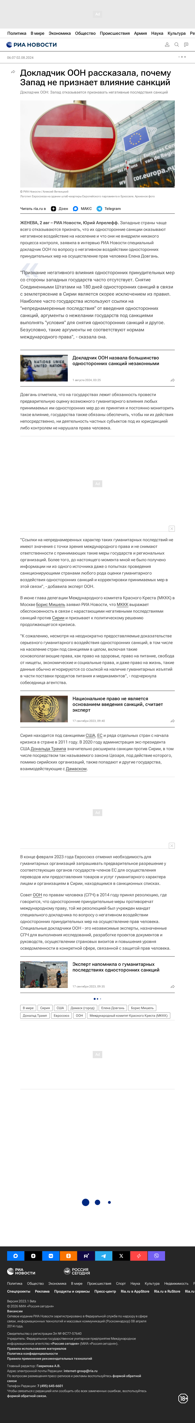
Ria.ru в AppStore (135, 1291)
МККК (122, 604)
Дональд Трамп (35, 1015)
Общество (35, 1283)
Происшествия (99, 1283)
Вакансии (15, 1311)
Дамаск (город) (83, 1008)
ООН (37, 894)
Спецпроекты (18, 1291)
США (90, 735)
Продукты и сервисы (72, 1291)
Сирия (45, 1008)
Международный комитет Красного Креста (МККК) (129, 1015)
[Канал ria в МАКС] (15, 1256)
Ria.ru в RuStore (167, 1291)
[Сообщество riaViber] (156, 1256)
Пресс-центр (105, 1291)
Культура (152, 1283)
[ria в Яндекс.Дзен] (33, 1256)
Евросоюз (61, 1015)
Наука (135, 1283)
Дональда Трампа (48, 748)
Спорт (121, 1283)
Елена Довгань (112, 1008)
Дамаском (76, 768)
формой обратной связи (26, 1396)
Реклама (42, 1291)
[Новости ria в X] (121, 1256)
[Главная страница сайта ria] (30, 44)
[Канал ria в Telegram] (103, 1256)
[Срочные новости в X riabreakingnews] (138, 1256)
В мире (28, 1008)
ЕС (99, 735)
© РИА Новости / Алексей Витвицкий (44, 191)
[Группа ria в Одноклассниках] (68, 1256)
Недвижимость (176, 1283)
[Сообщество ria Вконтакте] (50, 1256)
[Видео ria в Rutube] (86, 1256)
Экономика (57, 1283)
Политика (14, 1283)
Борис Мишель (50, 604)
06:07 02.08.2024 (20, 57)
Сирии (58, 617)
